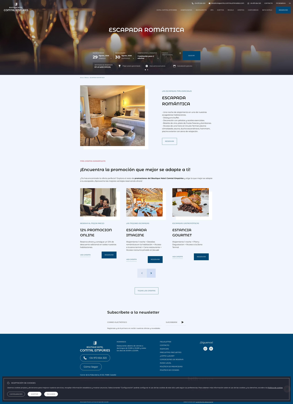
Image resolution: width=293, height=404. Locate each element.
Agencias (164, 349)
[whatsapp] (205, 349)
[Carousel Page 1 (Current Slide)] (145, 69)
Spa (211, 10)
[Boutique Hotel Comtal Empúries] (16, 11)
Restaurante (201, 10)
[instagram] (211, 349)
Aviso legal (165, 363)
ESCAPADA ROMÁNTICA (97, 77)
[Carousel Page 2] (147, 69)
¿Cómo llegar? (167, 356)
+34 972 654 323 (199, 3)
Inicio (81, 77)
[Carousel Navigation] (146, 273)
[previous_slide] (141, 273)
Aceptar (34, 394)
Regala (231, 10)
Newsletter (165, 342)
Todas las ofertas (146, 291)
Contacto (268, 3)
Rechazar (51, 394)
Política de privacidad (171, 367)
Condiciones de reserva (171, 359)
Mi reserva (281, 3)
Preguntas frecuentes (170, 352)
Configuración (16, 394)
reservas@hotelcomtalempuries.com (227, 3)
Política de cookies (169, 370)
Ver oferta (85, 255)
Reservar (283, 10)
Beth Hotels (267, 10)
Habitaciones (186, 10)
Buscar (191, 55)
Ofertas (240, 10)
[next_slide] (151, 273)
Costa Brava (253, 10)
